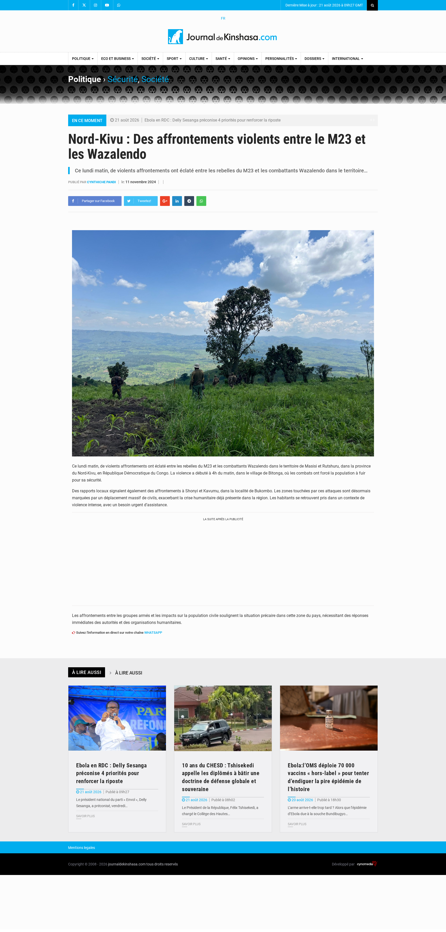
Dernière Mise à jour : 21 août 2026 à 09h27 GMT (324, 5)
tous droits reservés (162, 864)
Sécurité (123, 79)
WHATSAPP (153, 632)
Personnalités (279, 59)
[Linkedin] (177, 201)
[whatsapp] (201, 201)
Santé (222, 59)
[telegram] (189, 201)
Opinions (246, 59)
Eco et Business (116, 59)
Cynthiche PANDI (102, 182)
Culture (197, 59)
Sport (173, 59)
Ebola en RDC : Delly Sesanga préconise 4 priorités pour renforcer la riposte (213, 120)
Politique (81, 59)
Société (149, 59)
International (346, 59)
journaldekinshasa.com (127, 864)
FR (223, 18)
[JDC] (223, 36)
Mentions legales (81, 848)
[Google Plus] (165, 201)
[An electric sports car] (117, 718)
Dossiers (313, 59)
